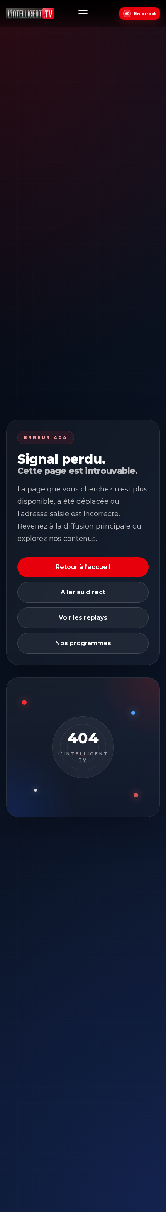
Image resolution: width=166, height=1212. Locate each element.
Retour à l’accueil (83, 567)
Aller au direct (83, 592)
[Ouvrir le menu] (83, 13)
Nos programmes (83, 643)
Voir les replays (83, 617)
